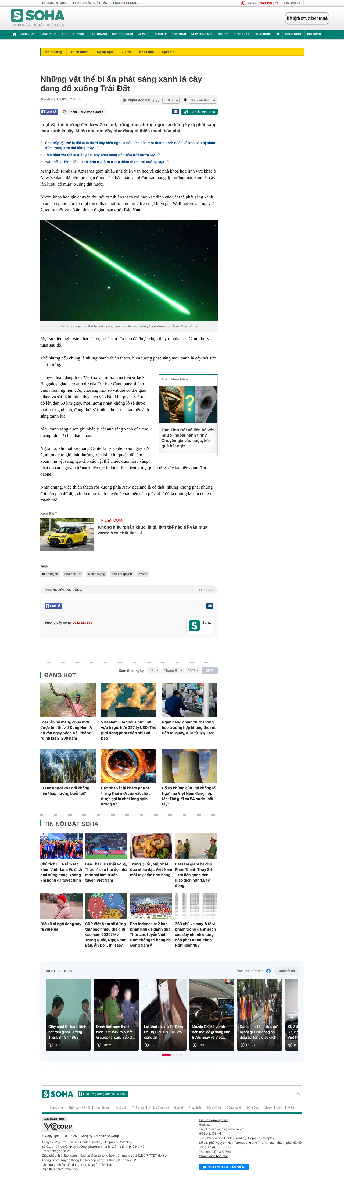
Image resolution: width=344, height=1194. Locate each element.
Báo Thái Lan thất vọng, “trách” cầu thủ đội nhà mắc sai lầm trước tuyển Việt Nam (106, 872)
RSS (291, 1107)
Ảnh (280, 1107)
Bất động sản (122, 34)
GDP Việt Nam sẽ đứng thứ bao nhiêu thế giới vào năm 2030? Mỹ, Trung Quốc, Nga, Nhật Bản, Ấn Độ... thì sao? (105, 934)
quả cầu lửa (72, 574)
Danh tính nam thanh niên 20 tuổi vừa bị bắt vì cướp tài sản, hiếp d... (115, 1032)
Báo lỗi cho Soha (203, 112)
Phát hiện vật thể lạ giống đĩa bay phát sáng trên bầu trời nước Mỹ (100, 155)
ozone (142, 574)
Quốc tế (161, 34)
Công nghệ (293, 34)
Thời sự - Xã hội (79, 1107)
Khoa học (146, 52)
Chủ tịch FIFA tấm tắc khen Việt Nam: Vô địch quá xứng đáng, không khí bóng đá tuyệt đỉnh (61, 872)
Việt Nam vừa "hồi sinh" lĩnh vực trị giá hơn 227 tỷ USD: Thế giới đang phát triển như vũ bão (128, 730)
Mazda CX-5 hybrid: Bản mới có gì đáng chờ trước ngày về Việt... (211, 1032)
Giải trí (223, 34)
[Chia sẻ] (49, 112)
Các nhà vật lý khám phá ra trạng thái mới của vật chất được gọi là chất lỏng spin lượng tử (125, 796)
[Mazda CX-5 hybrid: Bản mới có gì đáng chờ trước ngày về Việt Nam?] (211, 1015)
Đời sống (314, 34)
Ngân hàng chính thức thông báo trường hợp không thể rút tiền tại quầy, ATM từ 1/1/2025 (189, 727)
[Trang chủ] (38, 18)
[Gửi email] (175, 111)
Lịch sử (168, 52)
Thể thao (179, 34)
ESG (64, 34)
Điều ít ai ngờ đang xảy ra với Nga (60, 926)
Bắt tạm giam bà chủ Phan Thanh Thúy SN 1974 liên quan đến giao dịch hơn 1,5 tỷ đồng (193, 875)
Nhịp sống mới (201, 34)
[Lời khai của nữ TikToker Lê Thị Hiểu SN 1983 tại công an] (164, 1015)
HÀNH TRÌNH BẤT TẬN (91, 3)
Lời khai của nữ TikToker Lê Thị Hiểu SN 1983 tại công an (164, 1032)
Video (268, 1107)
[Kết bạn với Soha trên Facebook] (194, 625)
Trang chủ (56, 1107)
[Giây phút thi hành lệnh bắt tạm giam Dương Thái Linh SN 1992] (68, 1015)
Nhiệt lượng (96, 574)
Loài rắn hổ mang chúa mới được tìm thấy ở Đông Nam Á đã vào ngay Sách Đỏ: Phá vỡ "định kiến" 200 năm (66, 730)
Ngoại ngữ (105, 52)
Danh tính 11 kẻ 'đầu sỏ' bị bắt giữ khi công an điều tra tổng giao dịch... (260, 1032)
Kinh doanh (98, 34)
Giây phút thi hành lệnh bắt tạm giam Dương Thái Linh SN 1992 (67, 1032)
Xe (278, 34)
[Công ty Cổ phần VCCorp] (107, 1124)
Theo (129, 590)
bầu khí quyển (122, 574)
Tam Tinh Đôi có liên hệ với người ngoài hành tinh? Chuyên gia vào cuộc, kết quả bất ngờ (188, 438)
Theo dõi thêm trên (250, 971)
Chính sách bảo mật (213, 1156)
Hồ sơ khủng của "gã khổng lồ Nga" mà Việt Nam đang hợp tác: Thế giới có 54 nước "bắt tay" (189, 796)
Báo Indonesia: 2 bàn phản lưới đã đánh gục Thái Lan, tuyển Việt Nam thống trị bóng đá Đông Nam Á (150, 934)
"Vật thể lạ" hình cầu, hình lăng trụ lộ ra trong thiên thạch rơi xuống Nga (104, 162)
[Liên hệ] (209, 606)
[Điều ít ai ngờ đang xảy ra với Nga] (61, 906)
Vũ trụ (126, 52)
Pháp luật (241, 34)
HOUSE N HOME (55, 3)
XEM (210, 671)
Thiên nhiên (80, 52)
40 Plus (143, 34)
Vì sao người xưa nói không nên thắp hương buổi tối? (64, 791)
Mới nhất (28, 34)
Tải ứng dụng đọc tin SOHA (105, 1094)
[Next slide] (292, 1017)
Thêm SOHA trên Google (86, 112)
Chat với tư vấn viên (226, 1167)
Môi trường (53, 52)
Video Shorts (59, 971)
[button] (166, 1055)
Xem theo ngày (131, 671)
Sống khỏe (263, 34)
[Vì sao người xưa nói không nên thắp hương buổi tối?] (68, 766)
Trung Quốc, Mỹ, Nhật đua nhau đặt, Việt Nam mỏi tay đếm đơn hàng (151, 869)
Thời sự (78, 34)
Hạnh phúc (48, 34)
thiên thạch (50, 574)
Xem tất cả (287, 971)
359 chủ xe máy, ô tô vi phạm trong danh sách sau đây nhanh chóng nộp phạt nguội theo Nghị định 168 (195, 934)
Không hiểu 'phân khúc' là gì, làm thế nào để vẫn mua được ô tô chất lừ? (152, 530)
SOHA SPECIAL (126, 3)
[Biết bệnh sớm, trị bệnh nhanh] (307, 18)
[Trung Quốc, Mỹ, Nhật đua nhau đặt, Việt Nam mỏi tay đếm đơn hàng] (151, 846)
